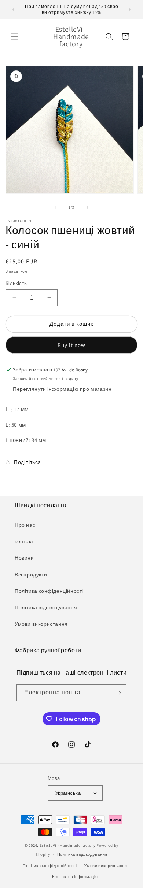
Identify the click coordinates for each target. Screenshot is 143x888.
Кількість (16, 283)
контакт (24, 541)
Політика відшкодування (46, 607)
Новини (24, 557)
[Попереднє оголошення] (14, 9)
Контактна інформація (75, 876)
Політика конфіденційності (49, 591)
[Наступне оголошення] (129, 9)
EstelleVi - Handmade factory (68, 845)
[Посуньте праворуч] (88, 207)
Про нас (25, 525)
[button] (15, 36)
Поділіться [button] (27, 462)
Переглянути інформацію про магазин (62, 389)
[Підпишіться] (118, 692)
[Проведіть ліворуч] (55, 207)
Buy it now (71, 345)
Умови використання (41, 624)
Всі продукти (31, 574)
